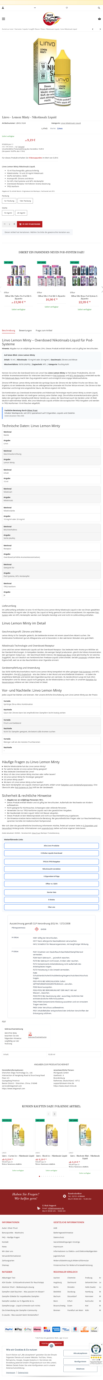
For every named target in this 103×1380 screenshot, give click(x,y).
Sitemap (5, 1265)
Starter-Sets (51, 892)
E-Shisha (51, 900)
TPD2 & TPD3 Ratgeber (51, 862)
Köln (87, 1310)
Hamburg (89, 1291)
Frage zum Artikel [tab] (44, 330)
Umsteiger (82, 657)
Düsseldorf (72, 1296)
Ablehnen (80, 1369)
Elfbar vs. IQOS (51, 884)
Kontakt (5, 1242)
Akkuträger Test (8, 1278)
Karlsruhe (89, 1301)
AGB (55, 1228)
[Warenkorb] (99, 18)
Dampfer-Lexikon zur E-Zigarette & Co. (18, 1301)
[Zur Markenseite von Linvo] (44, 128)
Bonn (56, 1301)
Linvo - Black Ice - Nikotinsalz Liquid (51, 1156)
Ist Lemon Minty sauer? (13, 779)
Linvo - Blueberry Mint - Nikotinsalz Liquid (85, 1157)
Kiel (86, 1305)
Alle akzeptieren (80, 1353)
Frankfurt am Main (75, 1310)
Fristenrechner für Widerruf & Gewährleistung (73, 1265)
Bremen (57, 1310)
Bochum (57, 1296)
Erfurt (69, 1301)
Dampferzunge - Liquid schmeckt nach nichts (21, 1305)
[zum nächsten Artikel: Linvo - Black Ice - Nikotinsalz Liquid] (92, 29)
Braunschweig (59, 1305)
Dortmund (71, 1282)
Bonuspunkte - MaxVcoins (13, 1232)
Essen (69, 1305)
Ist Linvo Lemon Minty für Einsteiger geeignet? (23, 777)
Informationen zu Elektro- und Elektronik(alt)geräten (75, 1251)
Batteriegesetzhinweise (63, 1232)
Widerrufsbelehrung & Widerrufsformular (71, 1260)
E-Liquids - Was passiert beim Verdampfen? (20, 1315)
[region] (51, 2)
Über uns (51, 907)
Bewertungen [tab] (25, 330)
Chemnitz (71, 1278)
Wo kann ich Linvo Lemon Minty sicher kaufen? (23, 782)
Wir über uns (7, 1251)
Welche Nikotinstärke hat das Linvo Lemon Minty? (25, 766)
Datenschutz (23, 1372)
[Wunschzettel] (67, 8)
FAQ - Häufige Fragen (11, 1237)
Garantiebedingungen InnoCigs (67, 1242)
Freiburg (88, 1278)
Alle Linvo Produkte (51, 846)
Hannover (89, 1296)
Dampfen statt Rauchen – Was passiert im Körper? (23, 1291)
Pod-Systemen (59, 375)
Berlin (56, 1287)
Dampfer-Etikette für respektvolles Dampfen (20, 1296)
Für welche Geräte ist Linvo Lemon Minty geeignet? (25, 769)
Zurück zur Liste (7, 29)
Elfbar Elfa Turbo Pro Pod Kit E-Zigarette (18, 297)
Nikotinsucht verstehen (51, 869)
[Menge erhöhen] (14, 224)
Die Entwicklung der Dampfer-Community (19, 1310)
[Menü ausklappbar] (3, 18)
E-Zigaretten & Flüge (51, 876)
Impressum (10, 1372)
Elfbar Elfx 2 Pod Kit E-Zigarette (51, 296)
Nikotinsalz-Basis (12, 378)
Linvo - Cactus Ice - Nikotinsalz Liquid (18, 1156)
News (4, 1246)
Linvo (60, 128)
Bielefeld (57, 1291)
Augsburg (58, 1282)
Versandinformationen (11, 1256)
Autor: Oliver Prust (10, 1228)
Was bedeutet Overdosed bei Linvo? (19, 771)
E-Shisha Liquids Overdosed (51, 853)
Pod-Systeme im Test (23, 787)
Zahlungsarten (8, 1260)
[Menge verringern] (4, 224)
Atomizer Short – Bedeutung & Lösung (18, 1287)
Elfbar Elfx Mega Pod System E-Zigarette (84, 297)
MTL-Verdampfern (77, 375)
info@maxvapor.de (56, 1208)
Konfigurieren (80, 1361)
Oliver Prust (32, 410)
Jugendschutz (47, 828)
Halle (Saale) (90, 1287)
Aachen (57, 1278)
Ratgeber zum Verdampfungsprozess (77, 785)
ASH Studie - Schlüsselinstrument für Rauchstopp (23, 1282)
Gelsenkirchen (91, 1282)
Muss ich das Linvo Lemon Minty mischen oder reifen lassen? (30, 774)
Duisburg (71, 1291)
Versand (21, 147)
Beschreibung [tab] (8, 330)
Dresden (71, 1287)
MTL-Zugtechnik (24, 674)
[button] (35, 8)
